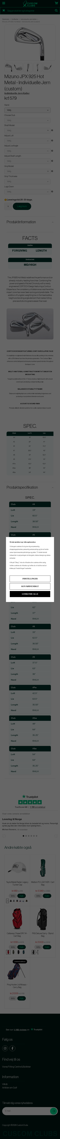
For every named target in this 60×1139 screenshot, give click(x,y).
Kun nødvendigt (30, 586)
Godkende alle (30, 594)
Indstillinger (30, 579)
